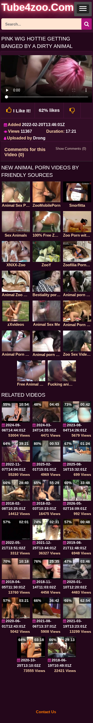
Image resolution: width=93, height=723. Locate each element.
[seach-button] (86, 24)
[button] (83, 9)
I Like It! (22, 110)
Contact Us (46, 712)
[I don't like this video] (72, 110)
